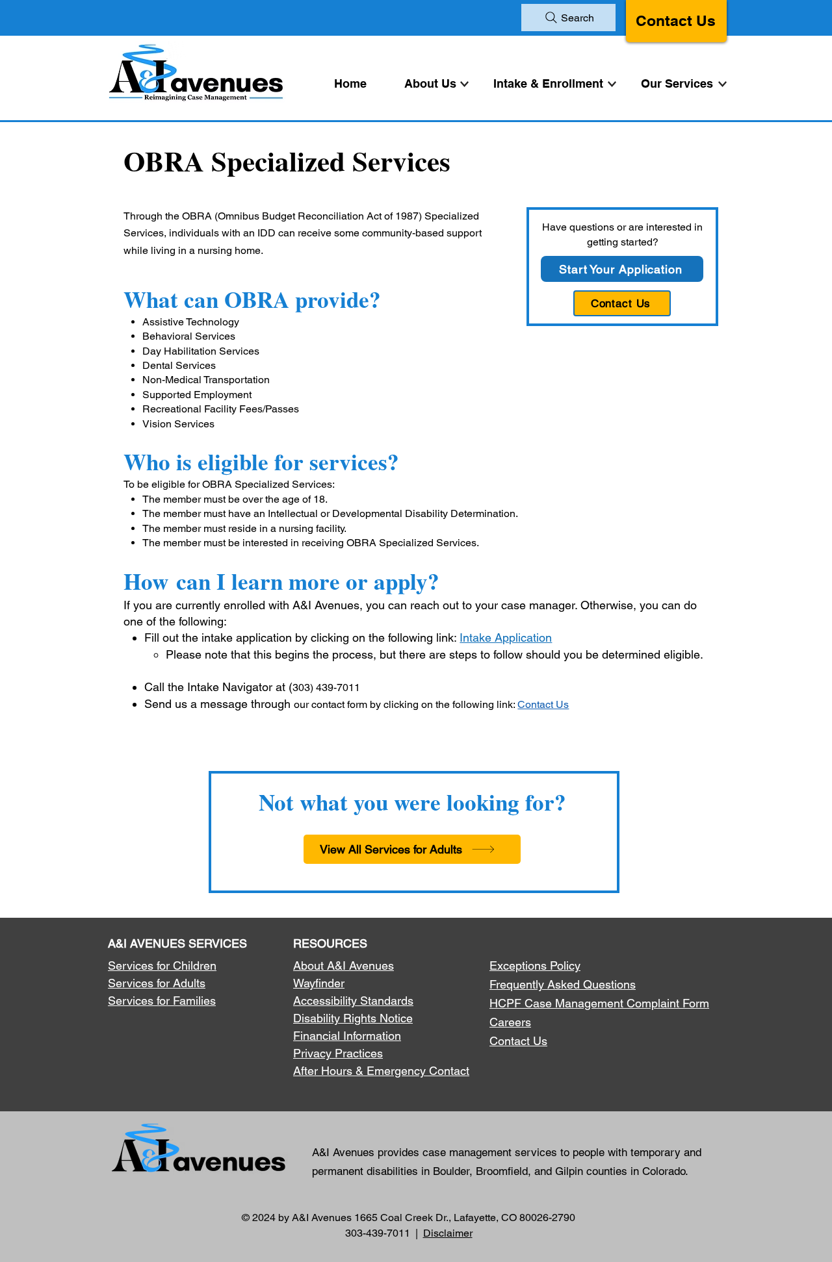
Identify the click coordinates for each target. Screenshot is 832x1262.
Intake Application (506, 637)
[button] (680, 83)
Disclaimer (448, 1233)
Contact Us (676, 20)
